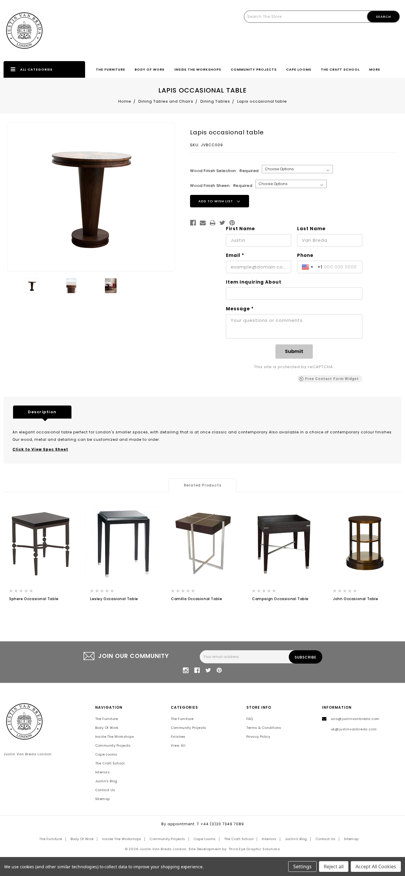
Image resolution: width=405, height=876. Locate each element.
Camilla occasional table (196, 598)
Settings (302, 866)
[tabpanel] (41, 559)
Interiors (102, 772)
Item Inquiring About (253, 282)
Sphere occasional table (34, 598)
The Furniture (110, 69)
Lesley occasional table (114, 598)
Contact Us (105, 790)
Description (42, 412)
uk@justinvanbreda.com (354, 729)
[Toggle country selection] (308, 267)
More (374, 69)
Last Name (311, 229)
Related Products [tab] (202, 485)
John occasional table (355, 598)
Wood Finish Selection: (224, 171)
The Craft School (340, 69)
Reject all (334, 866)
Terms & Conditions (263, 727)
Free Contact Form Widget (332, 379)
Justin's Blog (106, 781)
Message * (240, 309)
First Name (240, 229)
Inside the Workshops (197, 69)
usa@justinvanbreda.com (355, 718)
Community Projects (254, 69)
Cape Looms (298, 69)
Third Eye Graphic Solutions (254, 849)
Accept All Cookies (375, 866)
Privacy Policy (258, 736)
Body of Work (150, 69)
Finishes (178, 736)
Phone (305, 255)
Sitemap (102, 798)
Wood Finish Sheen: (221, 185)
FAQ (249, 718)
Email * (235, 255)
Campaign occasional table (280, 598)
